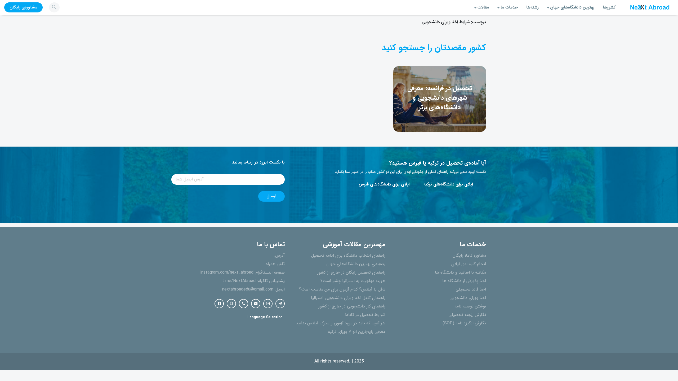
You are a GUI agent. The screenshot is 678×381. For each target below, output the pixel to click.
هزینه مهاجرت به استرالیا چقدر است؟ (352, 281)
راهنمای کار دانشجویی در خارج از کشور (351, 306)
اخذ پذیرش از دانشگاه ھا (464, 281)
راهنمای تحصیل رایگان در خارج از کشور (351, 272)
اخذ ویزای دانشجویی (467, 298)
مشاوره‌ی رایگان (23, 7)
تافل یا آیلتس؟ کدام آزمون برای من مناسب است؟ (342, 289)
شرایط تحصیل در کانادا (365, 315)
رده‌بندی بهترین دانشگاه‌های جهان (356, 264)
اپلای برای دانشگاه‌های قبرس (384, 184)
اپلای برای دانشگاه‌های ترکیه (448, 184)
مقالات (483, 7)
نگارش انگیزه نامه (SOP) (464, 323)
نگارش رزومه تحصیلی (467, 315)
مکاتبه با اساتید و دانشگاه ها (460, 272)
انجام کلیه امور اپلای (468, 264)
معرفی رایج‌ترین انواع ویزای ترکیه (356, 331)
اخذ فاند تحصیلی (471, 289)
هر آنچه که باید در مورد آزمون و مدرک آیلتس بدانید (340, 323)
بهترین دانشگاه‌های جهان (572, 7)
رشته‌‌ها (532, 7)
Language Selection (265, 317)
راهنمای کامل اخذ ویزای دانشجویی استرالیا (348, 298)
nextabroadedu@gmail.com (247, 289)
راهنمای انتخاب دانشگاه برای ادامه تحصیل (348, 255)
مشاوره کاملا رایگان (469, 255)
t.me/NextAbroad (239, 281)
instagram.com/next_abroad (226, 272)
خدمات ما (509, 7)
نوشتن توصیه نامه (470, 306)
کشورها (609, 7)
